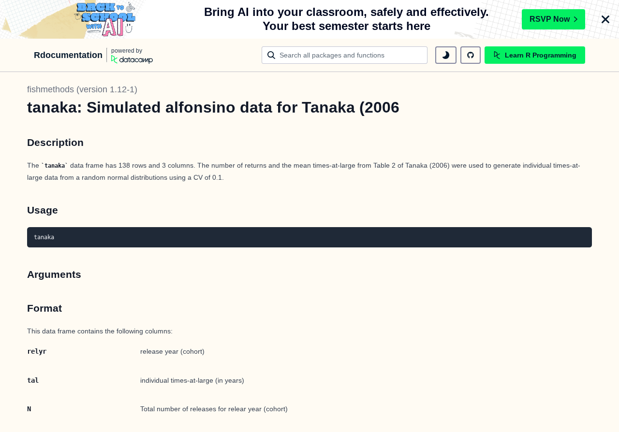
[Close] (605, 19)
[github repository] (470, 55)
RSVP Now (550, 19)
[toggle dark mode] (446, 55)
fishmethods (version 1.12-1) (82, 89)
